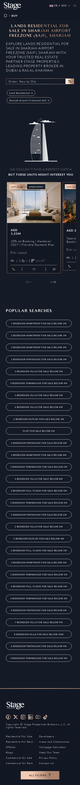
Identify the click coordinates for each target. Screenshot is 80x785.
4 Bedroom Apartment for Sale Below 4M (39, 455)
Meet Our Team (49, 752)
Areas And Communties (54, 741)
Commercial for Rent (19, 763)
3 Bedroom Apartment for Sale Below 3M (39, 347)
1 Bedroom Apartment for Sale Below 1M (39, 323)
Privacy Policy (48, 757)
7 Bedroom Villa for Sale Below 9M (39, 622)
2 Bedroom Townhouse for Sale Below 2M (38, 502)
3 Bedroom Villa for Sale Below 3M (39, 371)
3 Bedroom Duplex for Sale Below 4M (38, 538)
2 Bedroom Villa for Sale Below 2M (39, 526)
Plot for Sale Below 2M (39, 431)
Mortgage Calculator (52, 747)
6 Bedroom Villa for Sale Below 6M (39, 407)
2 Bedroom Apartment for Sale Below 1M (39, 335)
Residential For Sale (19, 736)
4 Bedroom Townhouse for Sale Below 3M (38, 598)
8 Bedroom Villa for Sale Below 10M (38, 634)
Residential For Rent (19, 741)
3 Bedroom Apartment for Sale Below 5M (39, 562)
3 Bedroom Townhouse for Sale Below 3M (38, 658)
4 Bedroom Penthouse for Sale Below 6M (39, 610)
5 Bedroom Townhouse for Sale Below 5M (38, 467)
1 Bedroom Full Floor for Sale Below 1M (39, 550)
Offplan (11, 747)
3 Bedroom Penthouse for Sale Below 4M (39, 443)
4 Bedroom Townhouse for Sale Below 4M (38, 383)
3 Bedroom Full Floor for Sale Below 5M (39, 586)
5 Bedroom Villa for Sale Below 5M (39, 395)
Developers (46, 736)
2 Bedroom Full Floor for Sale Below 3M (39, 490)
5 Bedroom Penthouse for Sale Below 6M (39, 515)
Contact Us (46, 763)
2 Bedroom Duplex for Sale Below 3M (38, 419)
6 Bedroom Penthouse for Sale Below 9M (39, 646)
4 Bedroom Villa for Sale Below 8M (39, 479)
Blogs (9, 752)
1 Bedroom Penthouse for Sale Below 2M (39, 359)
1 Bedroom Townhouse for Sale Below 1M (38, 574)
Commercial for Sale (19, 757)
